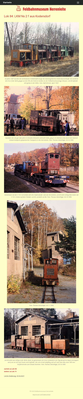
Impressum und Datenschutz (41, 395)
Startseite (7, 2)
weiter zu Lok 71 (10, 371)
